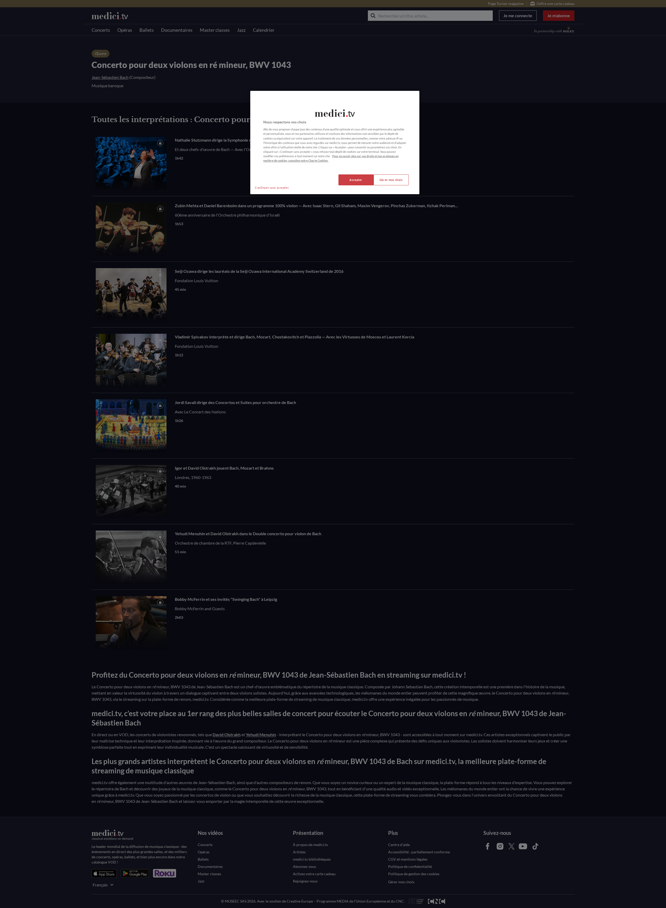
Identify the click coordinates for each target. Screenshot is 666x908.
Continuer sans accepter (272, 187)
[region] (334, 142)
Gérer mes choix (391, 179)
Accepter (355, 179)
